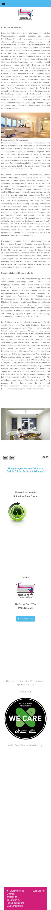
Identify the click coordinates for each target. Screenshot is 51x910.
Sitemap (11, 894)
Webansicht (38, 891)
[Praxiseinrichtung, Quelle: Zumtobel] (25, 125)
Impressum (12, 897)
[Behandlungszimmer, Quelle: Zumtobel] (25, 431)
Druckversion (16, 891)
